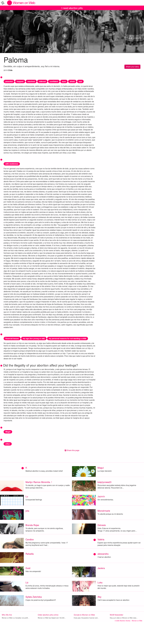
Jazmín (101, 496)
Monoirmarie (104, 510)
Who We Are (7, 614)
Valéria (101, 539)
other (7, 443)
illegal (7, 431)
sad (80, 81)
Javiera (101, 568)
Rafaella (30, 553)
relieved (42, 81)
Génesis (102, 525)
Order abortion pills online (48, 614)
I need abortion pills (72, 8)
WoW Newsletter (116, 614)
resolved (31, 81)
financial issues (12, 338)
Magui (101, 467)
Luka (100, 582)
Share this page (72, 450)
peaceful (9, 81)
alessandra (103, 553)
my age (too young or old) (34, 338)
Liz (27, 582)
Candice (30, 539)
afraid (72, 81)
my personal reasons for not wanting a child (67, 338)
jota (27, 510)
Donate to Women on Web (84, 614)
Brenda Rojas (32, 525)
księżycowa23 (104, 482)
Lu (27, 496)
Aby (99, 596)
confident (54, 81)
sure (64, 81)
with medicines (11, 163)
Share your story (132, 66)
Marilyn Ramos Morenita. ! (39, 482)
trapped (20, 81)
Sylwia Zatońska (34, 596)
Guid (28, 568)
